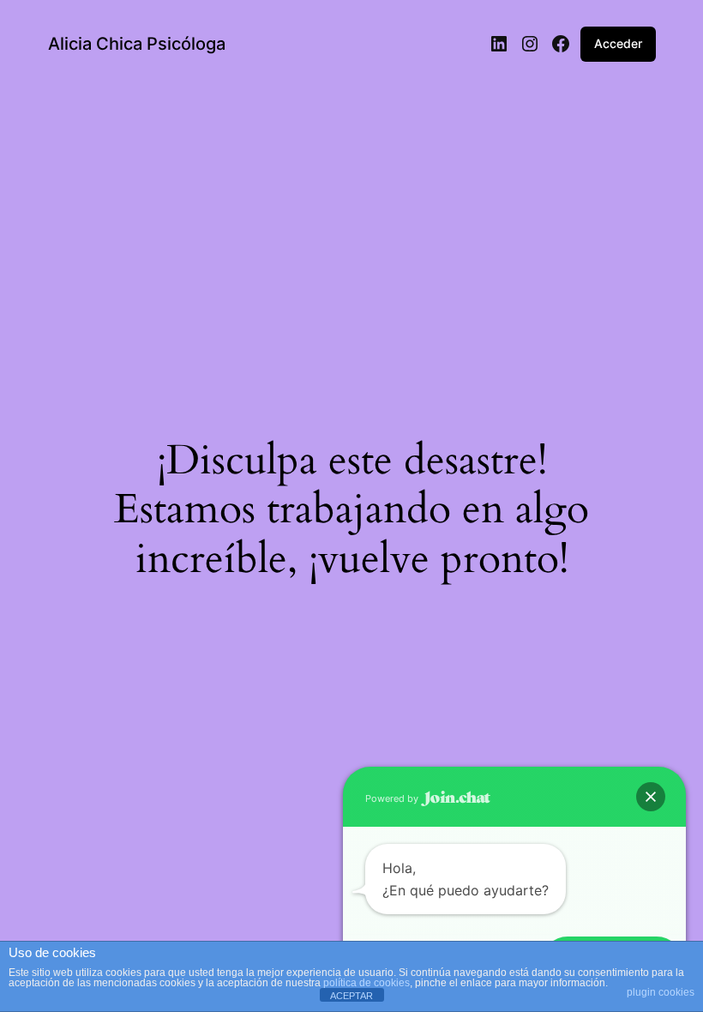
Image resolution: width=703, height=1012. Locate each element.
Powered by (393, 798)
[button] (650, 796)
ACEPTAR (351, 996)
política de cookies (366, 983)
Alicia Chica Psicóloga (136, 43)
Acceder (618, 43)
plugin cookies (660, 992)
